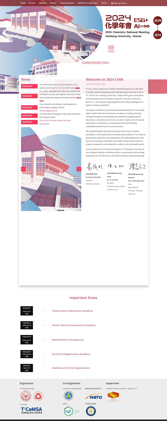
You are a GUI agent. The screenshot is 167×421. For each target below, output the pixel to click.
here (56, 88)
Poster (53, 3)
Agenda (42, 3)
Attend (31, 3)
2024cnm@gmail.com (48, 110)
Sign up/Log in (120, 3)
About (104, 3)
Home (23, 3)
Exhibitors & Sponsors (87, 3)
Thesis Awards (67, 3)
